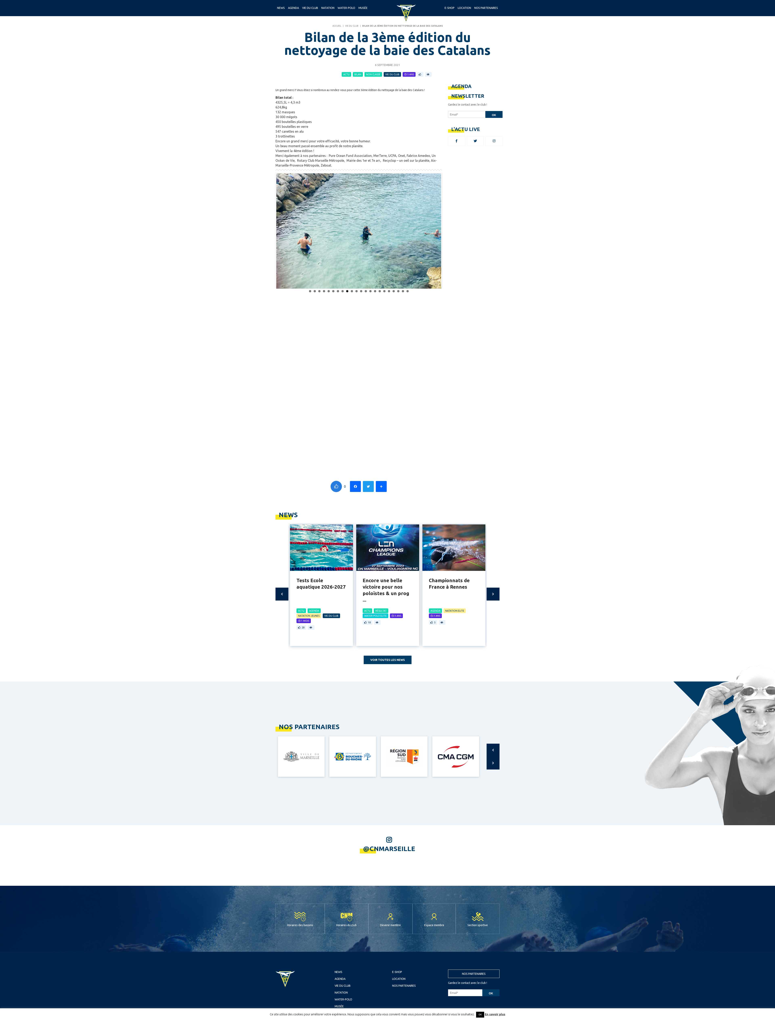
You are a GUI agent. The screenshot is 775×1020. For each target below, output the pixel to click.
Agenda (293, 7)
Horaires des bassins (300, 738)
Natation (327, 7)
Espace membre (434, 738)
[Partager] (381, 299)
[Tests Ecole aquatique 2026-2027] (321, 361)
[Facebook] (355, 299)
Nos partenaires (474, 787)
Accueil (336, 26)
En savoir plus (495, 1014)
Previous (281, 407)
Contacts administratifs (413, 826)
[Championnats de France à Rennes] (453, 361)
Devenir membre (390, 738)
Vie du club (310, 7)
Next (493, 407)
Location (464, 7)
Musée (363, 7)
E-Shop (450, 7)
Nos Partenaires (486, 7)
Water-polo (346, 7)
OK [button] (480, 1014)
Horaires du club (346, 738)
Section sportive (477, 738)
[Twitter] (368, 299)
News (281, 7)
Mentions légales (387, 826)
